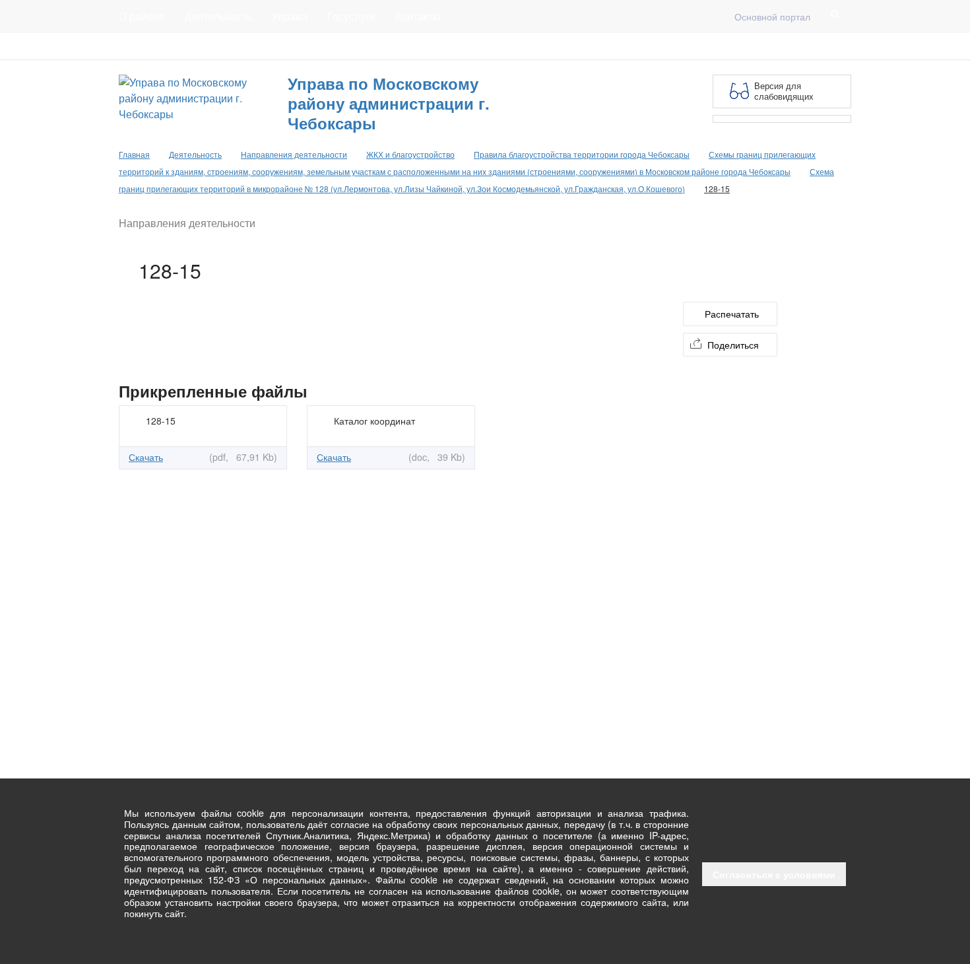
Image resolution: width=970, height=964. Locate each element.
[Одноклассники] (843, 46)
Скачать (146, 457)
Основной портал (772, 16)
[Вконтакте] (822, 46)
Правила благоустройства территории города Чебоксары (582, 154)
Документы (217, 46)
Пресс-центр (146, 46)
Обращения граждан (361, 46)
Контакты (418, 16)
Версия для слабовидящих (784, 90)
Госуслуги (351, 16)
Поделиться (733, 344)
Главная (278, 46)
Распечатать (732, 313)
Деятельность (218, 16)
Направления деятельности (294, 154)
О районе (142, 16)
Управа (289, 16)
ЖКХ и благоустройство (410, 154)
